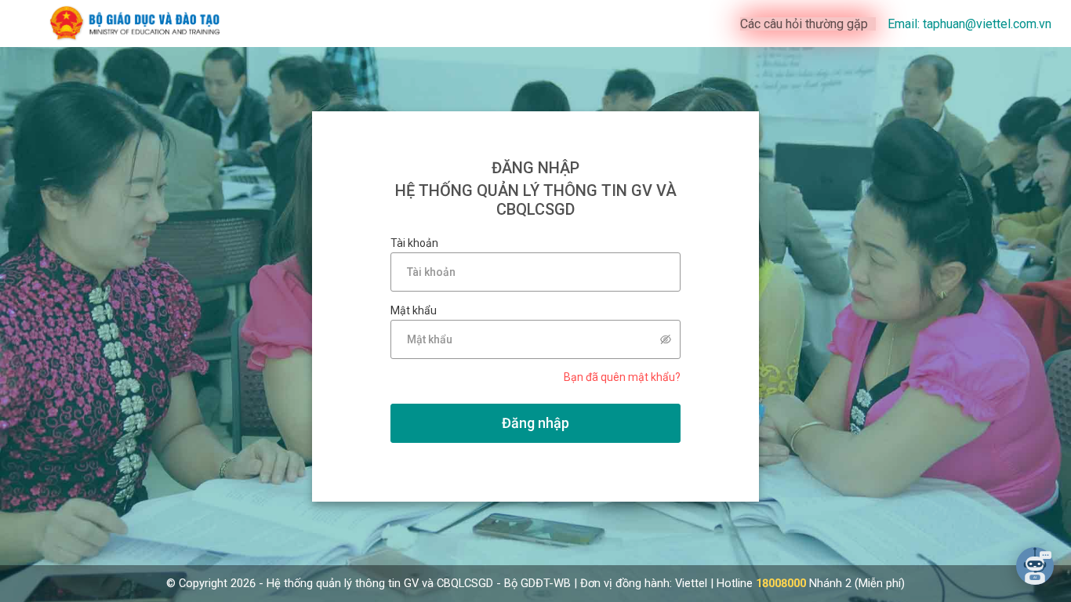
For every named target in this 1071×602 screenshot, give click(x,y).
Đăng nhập (535, 423)
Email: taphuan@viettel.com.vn (969, 24)
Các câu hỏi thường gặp (804, 24)
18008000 (781, 583)
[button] (1034, 565)
